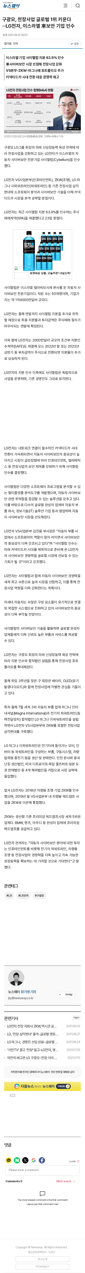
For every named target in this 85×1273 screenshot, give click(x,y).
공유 (76, 43)
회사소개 (42, 1259)
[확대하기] (42, 89)
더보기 (76, 1017)
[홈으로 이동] (11, 5)
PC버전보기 (42, 1266)
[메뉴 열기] (63, 5)
